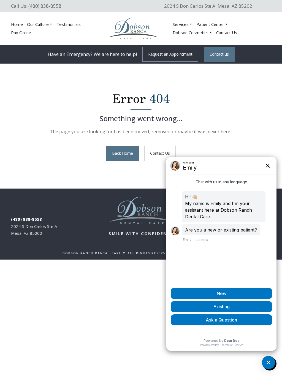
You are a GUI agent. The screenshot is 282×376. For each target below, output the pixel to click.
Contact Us (226, 32)
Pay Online (21, 32)
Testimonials (68, 24)
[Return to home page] (133, 28)
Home (17, 24)
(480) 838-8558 (44, 6)
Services (181, 24)
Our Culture (38, 24)
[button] (170, 54)
